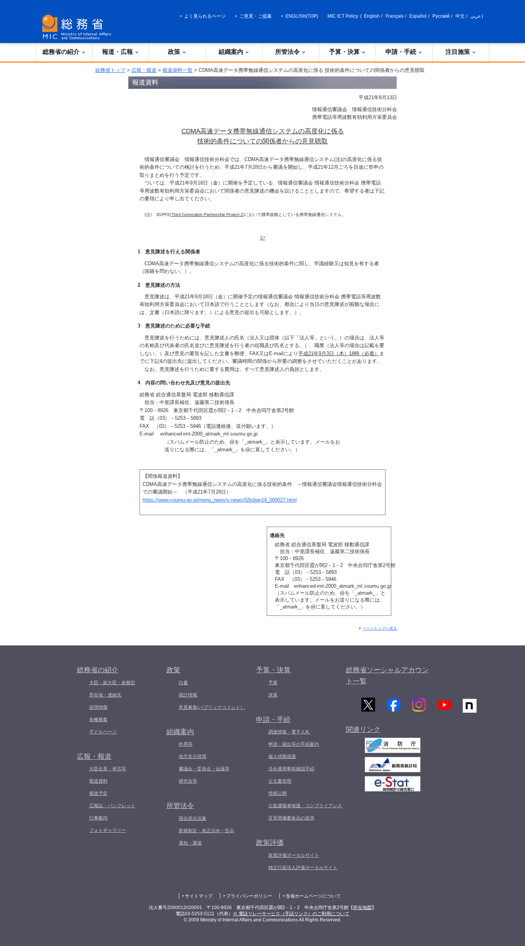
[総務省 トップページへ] (78, 27)
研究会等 (188, 781)
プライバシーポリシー (249, 896)
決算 (272, 695)
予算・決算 (344, 51)
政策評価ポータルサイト (293, 855)
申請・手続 (400, 51)
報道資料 (98, 781)
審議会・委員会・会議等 (204, 768)
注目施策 (457, 51)
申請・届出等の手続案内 (293, 744)
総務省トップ (110, 70)
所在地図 (362, 907)
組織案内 (231, 51)
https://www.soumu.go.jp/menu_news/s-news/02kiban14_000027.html (220, 500)
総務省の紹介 (61, 51)
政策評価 (270, 842)
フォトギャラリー (107, 830)
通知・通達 (190, 843)
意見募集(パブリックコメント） (212, 707)
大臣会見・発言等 (107, 768)
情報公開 (277, 793)
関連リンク (363, 729)
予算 (272, 682)
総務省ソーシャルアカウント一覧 (387, 675)
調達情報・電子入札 (289, 732)
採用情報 (98, 707)
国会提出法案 (192, 818)
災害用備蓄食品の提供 (291, 818)
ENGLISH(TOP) (302, 16)
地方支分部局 (192, 756)
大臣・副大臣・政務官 (112, 682)
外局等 (186, 744)
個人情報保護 (282, 756)
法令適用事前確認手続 (291, 768)
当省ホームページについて (313, 896)
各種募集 (98, 719)
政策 (174, 51)
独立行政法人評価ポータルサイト (302, 867)
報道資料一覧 (178, 70)
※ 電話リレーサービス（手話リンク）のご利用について (291, 913)
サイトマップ (199, 896)
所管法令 (287, 51)
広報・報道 (143, 70)
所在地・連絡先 (105, 695)
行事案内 (98, 818)
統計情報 (188, 695)
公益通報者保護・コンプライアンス (305, 805)
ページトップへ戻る (379, 628)
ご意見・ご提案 (255, 16)
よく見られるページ (205, 16)
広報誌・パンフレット (112, 805)
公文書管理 (279, 781)
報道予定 (98, 793)
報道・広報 (117, 51)
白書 (183, 682)
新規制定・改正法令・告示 (206, 830)
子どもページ (103, 732)
